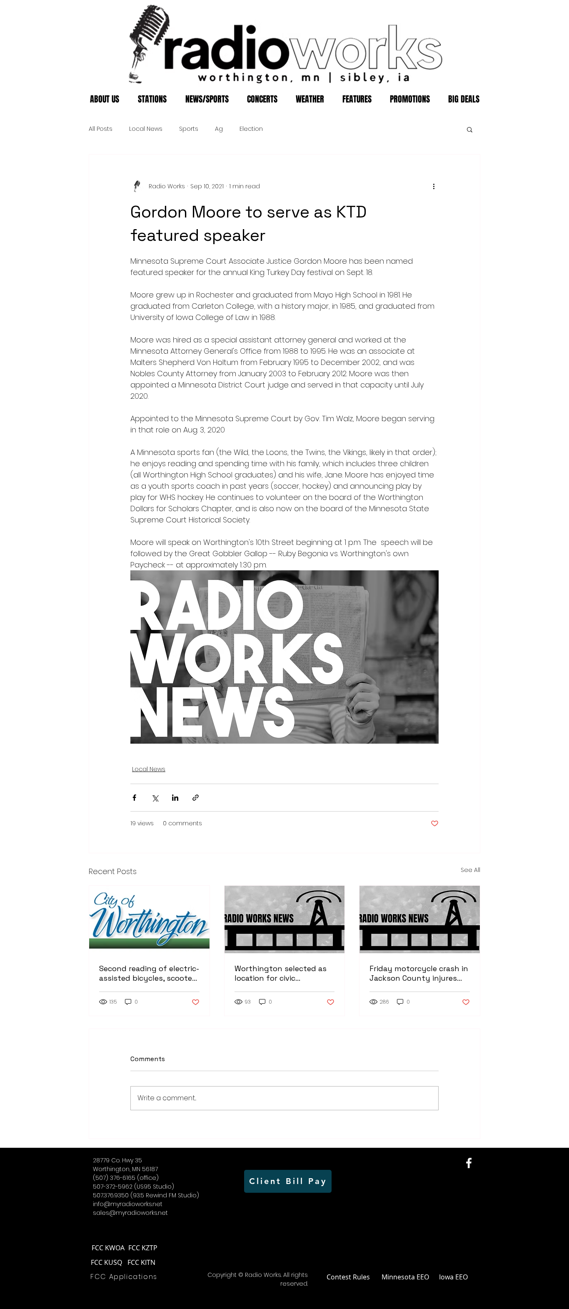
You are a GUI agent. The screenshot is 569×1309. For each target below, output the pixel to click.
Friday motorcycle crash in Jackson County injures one (418, 973)
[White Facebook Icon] (469, 1163)
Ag (219, 129)
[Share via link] (196, 798)
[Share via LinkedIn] (175, 798)
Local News (145, 129)
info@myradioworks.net (127, 1204)
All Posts (100, 129)
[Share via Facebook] (134, 798)
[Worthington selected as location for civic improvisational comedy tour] (285, 919)
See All (470, 870)
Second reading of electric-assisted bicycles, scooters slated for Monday (149, 973)
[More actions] (434, 186)
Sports (188, 129)
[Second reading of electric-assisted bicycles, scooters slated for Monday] (149, 919)
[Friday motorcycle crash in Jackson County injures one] (419, 919)
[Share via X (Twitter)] (155, 798)
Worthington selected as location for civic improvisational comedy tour (281, 973)
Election (251, 129)
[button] (470, 129)
